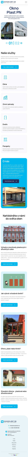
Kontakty (14, 446)
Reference (14, 444)
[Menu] (26, 2)
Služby (14, 440)
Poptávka (14, 448)
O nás (14, 438)
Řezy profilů (14, 442)
